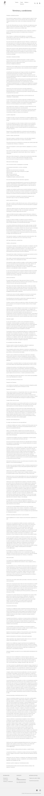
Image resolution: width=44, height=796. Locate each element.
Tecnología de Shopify (37, 793)
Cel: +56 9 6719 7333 (21, 782)
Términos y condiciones (8, 781)
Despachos (5, 778)
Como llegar (5, 779)
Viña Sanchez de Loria (29, 793)
